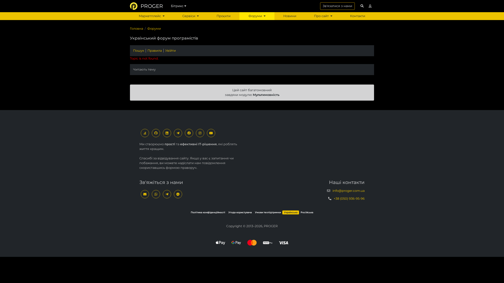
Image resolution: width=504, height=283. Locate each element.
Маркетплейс (150, 16)
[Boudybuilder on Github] (156, 133)
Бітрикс (177, 6)
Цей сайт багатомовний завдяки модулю (252, 92)
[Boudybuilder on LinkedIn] (167, 133)
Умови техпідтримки (268, 212)
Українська (290, 212)
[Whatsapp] (156, 194)
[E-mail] (145, 194)
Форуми (255, 16)
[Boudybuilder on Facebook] (189, 133)
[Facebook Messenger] (178, 194)
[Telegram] (178, 133)
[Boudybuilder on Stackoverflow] (145, 133)
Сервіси (188, 16)
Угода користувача (240, 212)
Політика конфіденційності (208, 212)
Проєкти (224, 16)
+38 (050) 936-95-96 (349, 198)
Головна (136, 28)
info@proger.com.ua (349, 191)
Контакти (357, 16)
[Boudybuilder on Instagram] (200, 133)
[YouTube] (211, 133)
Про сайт (321, 16)
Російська (307, 212)
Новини (289, 16)
